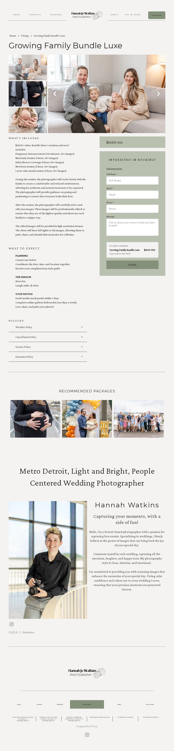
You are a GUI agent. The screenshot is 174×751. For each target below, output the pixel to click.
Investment (87, 704)
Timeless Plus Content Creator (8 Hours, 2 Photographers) (49, 718)
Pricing (25, 35)
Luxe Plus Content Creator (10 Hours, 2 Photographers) (23, 718)
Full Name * (111, 174)
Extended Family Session (100, 717)
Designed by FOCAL (87, 726)
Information (114, 168)
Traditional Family (125, 717)
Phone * (110, 202)
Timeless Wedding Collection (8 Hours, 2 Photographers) (74, 718)
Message (110, 216)
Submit (132, 264)
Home (13, 35)
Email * (109, 188)
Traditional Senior (151, 717)
